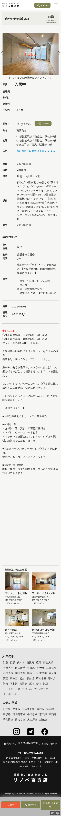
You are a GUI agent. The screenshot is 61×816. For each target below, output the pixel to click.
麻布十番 (41, 678)
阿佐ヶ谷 (44, 688)
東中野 (14, 678)
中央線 (16, 709)
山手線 (7, 709)
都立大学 (48, 662)
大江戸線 (32, 719)
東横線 (7, 714)
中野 (24, 688)
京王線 (43, 714)
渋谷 (5, 662)
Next (58, 53)
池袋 (45, 683)
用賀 (29, 673)
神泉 (5, 683)
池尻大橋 (8, 673)
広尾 (38, 662)
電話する (32, 804)
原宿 (31, 683)
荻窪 (5, 678)
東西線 (52, 714)
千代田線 (8, 719)
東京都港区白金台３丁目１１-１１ (35, 150)
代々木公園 (40, 673)
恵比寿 (30, 662)
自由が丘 (20, 667)
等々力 (52, 678)
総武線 (40, 709)
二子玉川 (8, 688)
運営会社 (9, 743)
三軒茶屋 (51, 667)
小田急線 (32, 714)
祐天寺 (40, 667)
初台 (22, 678)
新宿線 (43, 719)
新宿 (38, 683)
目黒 (12, 662)
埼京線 (50, 709)
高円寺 (33, 688)
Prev (2, 53)
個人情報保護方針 (28, 743)
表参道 (30, 678)
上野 (15, 694)
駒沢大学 (20, 673)
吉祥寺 (23, 683)
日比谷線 (20, 719)
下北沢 (14, 683)
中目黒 (31, 667)
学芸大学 (8, 667)
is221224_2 (19, 314)
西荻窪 (52, 673)
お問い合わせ (49, 743)
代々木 (21, 662)
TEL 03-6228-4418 (30, 753)
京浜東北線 (28, 709)
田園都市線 (19, 714)
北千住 (7, 694)
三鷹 (17, 688)
